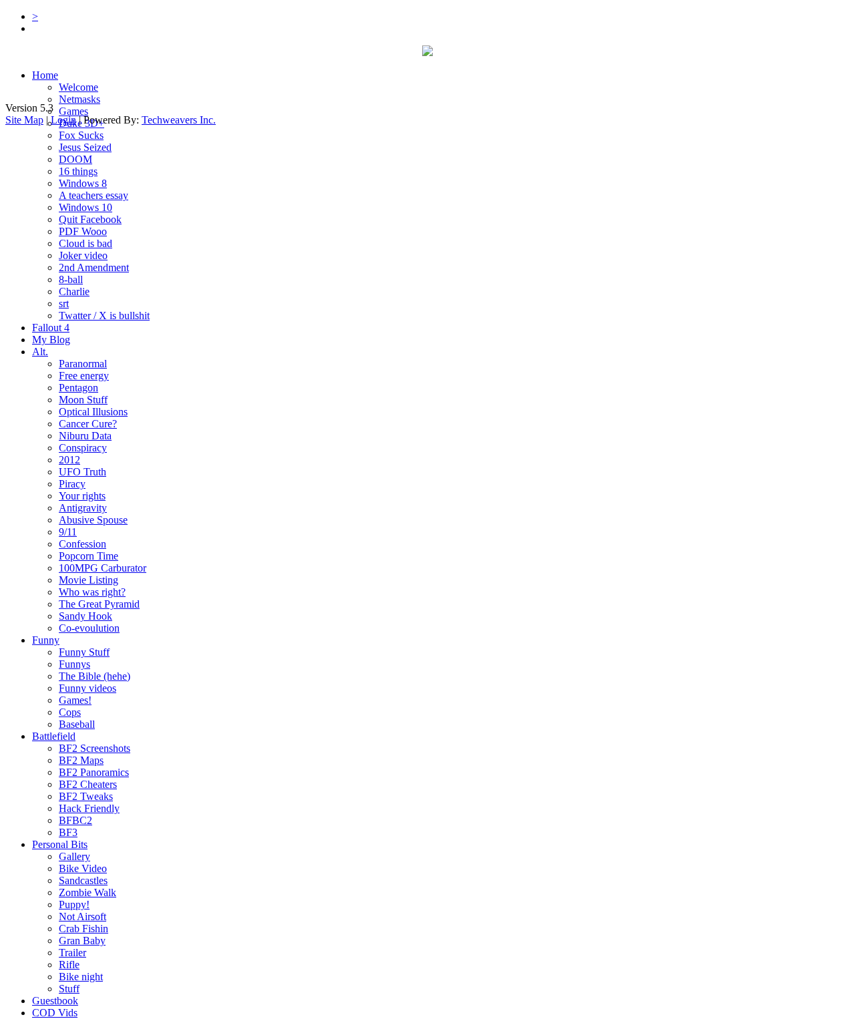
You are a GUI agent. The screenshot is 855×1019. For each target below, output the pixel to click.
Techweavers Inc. (179, 120)
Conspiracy (83, 447)
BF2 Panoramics (94, 772)
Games (73, 111)
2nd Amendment (94, 267)
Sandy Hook (85, 616)
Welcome (78, 87)
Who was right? (92, 592)
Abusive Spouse (93, 520)
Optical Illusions (93, 411)
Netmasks (79, 99)
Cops (70, 712)
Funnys (74, 664)
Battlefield (53, 736)
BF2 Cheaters (88, 784)
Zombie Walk (87, 892)
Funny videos (87, 688)
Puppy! (74, 904)
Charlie (74, 291)
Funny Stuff (84, 652)
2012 (69, 459)
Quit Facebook (90, 219)
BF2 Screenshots (94, 748)
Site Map (24, 120)
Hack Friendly (89, 808)
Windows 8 (83, 183)
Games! (75, 700)
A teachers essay (93, 195)
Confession (82, 544)
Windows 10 (85, 207)
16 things (78, 171)
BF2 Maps (81, 760)
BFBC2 (75, 820)
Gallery (74, 856)
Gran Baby (82, 940)
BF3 (68, 832)
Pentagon (78, 387)
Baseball (77, 724)
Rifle (69, 964)
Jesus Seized (85, 147)
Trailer (72, 952)
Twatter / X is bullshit (104, 315)
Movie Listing (88, 580)
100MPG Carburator (102, 568)
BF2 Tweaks (86, 796)
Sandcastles (83, 880)
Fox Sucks (81, 135)
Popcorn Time (88, 556)
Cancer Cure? (88, 423)
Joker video (83, 255)
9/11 (68, 532)
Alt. (40, 351)
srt (64, 303)
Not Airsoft (82, 916)
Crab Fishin (83, 928)
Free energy (84, 375)
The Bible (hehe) (94, 676)
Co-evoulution (89, 628)
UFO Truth (82, 471)
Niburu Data (85, 435)
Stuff (69, 988)
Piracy (72, 483)
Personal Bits (60, 844)
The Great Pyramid (99, 604)
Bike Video (83, 868)
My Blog (51, 339)
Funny (45, 640)
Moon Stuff (83, 399)
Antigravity (83, 508)
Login (63, 120)
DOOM (75, 159)
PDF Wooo (83, 231)
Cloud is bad (85, 243)
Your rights (82, 495)
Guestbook (55, 1000)
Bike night (81, 976)
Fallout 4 (50, 327)
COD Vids (54, 1012)
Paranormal (83, 363)
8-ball (71, 279)
